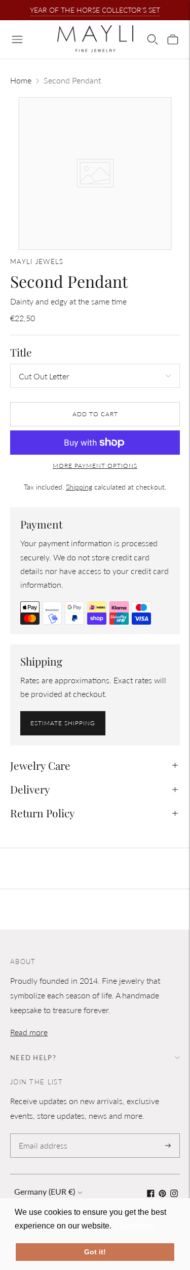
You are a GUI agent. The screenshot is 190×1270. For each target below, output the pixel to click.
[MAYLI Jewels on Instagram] (174, 1194)
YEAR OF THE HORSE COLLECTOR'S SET (95, 10)
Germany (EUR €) (44, 1191)
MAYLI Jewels (37, 261)
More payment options (95, 465)
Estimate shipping (62, 723)
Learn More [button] (135, 1225)
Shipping (79, 487)
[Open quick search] (152, 39)
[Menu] (17, 39)
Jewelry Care (40, 765)
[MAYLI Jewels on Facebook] (151, 1194)
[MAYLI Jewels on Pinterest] (162, 1194)
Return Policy (42, 813)
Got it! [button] (95, 1252)
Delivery (30, 789)
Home (20, 80)
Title (21, 352)
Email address (41, 1134)
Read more (29, 1032)
